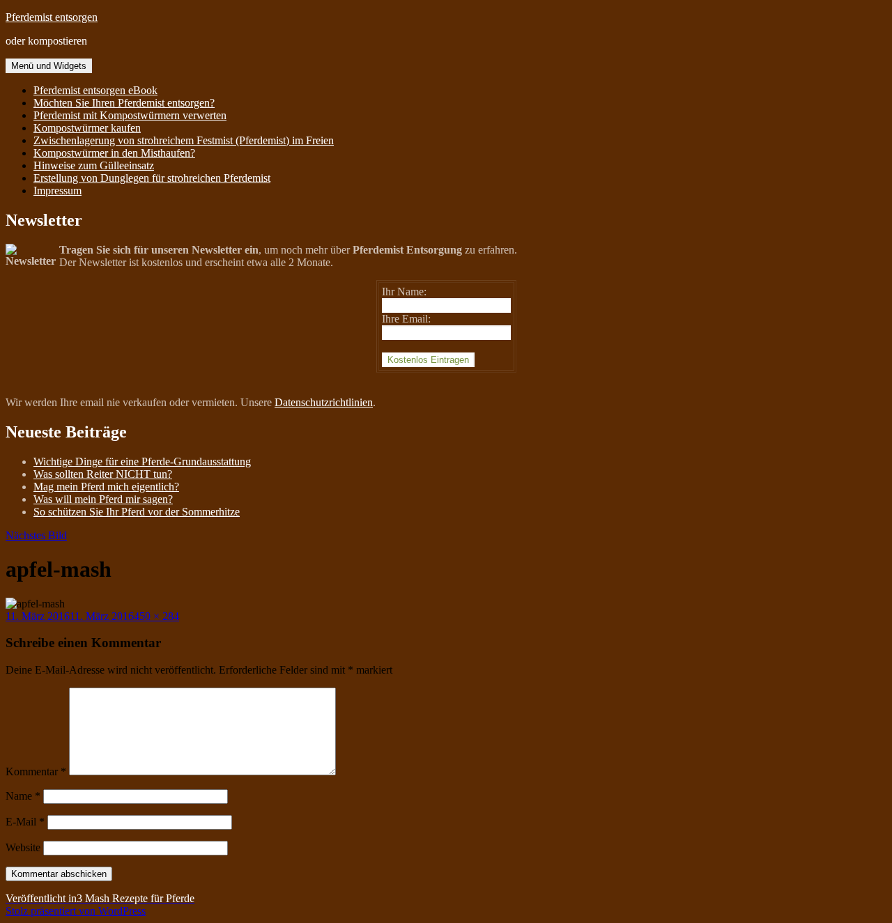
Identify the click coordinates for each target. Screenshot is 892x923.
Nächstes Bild (36, 535)
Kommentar (36, 771)
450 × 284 (156, 616)
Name (23, 796)
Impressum (57, 190)
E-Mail (25, 822)
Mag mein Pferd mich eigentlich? (106, 486)
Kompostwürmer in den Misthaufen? (114, 153)
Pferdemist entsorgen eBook (95, 90)
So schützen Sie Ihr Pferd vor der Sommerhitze (136, 512)
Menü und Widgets (48, 66)
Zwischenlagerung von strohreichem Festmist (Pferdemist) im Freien (183, 140)
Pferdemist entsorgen (52, 17)
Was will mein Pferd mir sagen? (103, 499)
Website (23, 847)
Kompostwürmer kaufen (87, 128)
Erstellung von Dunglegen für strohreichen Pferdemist (151, 178)
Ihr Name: (404, 291)
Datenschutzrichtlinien (324, 402)
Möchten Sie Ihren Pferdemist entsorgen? (124, 103)
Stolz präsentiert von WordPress (76, 911)
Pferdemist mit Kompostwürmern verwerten (129, 115)
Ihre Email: (406, 319)
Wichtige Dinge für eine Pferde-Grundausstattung (142, 461)
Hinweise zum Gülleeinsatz (93, 165)
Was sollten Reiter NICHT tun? (102, 474)
